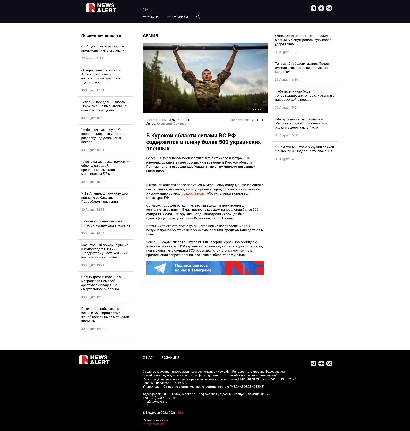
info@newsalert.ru (155, 424)
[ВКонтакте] (253, 120)
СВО (186, 120)
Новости (151, 17)
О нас (148, 357)
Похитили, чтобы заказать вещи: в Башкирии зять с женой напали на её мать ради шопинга (105, 315)
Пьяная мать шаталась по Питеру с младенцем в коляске (105, 223)
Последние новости (101, 35)
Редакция (170, 357)
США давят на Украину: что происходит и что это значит (103, 48)
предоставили (193, 193)
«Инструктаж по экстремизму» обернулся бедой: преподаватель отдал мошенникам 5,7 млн (105, 168)
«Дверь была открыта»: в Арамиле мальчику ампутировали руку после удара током (101, 76)
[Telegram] (262, 120)
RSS (181, 413)
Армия (174, 120)
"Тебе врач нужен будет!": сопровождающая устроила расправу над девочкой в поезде (103, 136)
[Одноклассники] (258, 120)
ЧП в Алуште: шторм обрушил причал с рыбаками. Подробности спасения (104, 197)
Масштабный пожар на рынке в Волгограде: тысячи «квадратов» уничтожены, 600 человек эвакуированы (105, 251)
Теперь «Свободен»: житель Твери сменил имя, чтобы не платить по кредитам (103, 106)
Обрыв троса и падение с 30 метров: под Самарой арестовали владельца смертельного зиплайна (103, 283)
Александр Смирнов (171, 123)
